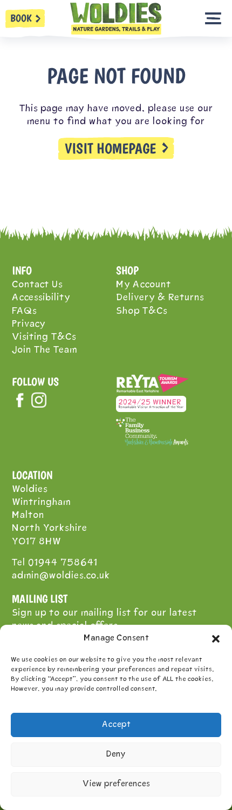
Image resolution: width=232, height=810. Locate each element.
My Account (143, 284)
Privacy (28, 324)
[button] (215, 638)
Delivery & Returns (160, 297)
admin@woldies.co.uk (61, 575)
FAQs (24, 311)
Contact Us (37, 284)
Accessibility (41, 297)
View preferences (116, 784)
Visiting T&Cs (44, 337)
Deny (116, 755)
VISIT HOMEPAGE (110, 148)
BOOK (21, 18)
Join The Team (44, 350)
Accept (116, 725)
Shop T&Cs (141, 311)
